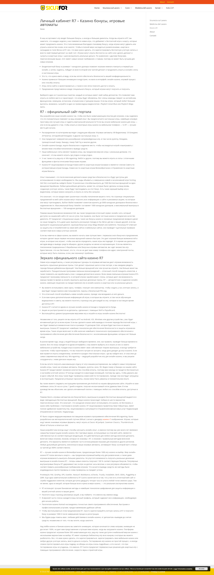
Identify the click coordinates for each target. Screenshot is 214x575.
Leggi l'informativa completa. (182, 569)
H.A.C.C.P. (170, 8)
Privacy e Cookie (158, 571)
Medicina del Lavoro (143, 8)
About (162, 2)
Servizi (157, 8)
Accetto (201, 569)
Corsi (127, 8)
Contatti (170, 2)
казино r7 (107, 419)
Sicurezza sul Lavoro (111, 8)
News (42, 29)
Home (96, 8)
